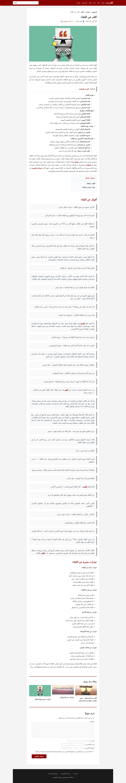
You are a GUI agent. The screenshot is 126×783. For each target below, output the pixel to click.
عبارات (103, 3)
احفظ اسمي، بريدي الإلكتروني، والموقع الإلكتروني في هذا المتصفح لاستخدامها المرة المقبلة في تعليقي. (63, 751)
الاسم (92, 741)
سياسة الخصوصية (65, 773)
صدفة (76, 162)
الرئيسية (94, 12)
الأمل (43, 553)
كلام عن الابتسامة (84, 89)
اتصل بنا (75, 773)
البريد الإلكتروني (89, 744)
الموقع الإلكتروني (89, 748)
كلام (98, 3)
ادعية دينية (84, 3)
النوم (66, 390)
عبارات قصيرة (36, 168)
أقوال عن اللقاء (91, 183)
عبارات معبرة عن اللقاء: (88, 187)
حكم (95, 3)
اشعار (90, 3)
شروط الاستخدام (53, 773)
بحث (15, 3)
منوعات (78, 3)
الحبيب (82, 323)
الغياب (84, 487)
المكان (88, 165)
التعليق (92, 721)
